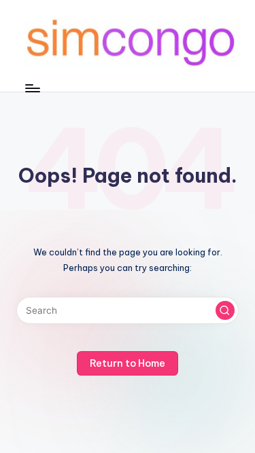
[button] (225, 310)
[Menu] (32, 88)
